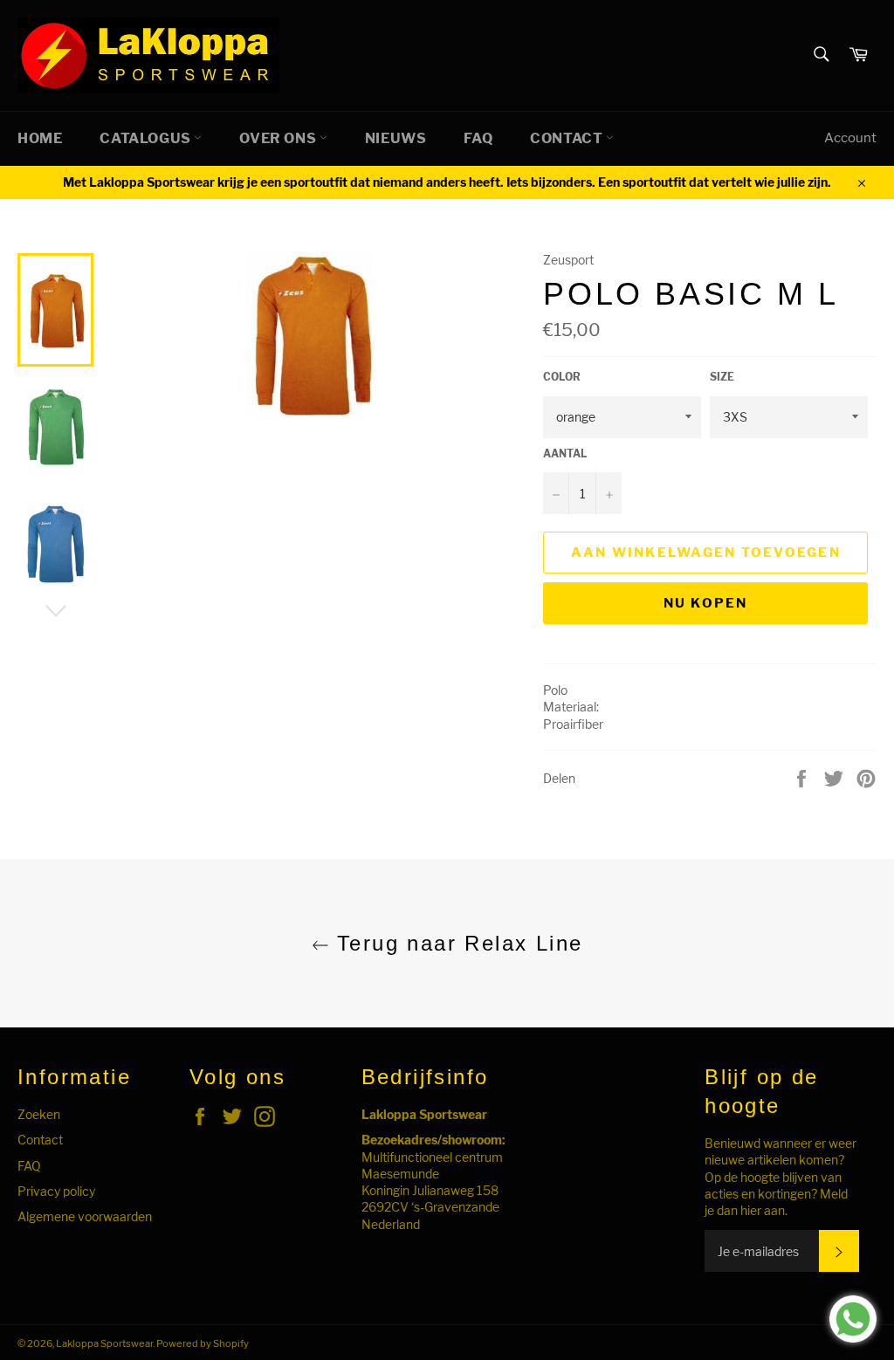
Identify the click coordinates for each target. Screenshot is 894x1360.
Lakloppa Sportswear (104, 1343)
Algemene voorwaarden (84, 1216)
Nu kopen (706, 603)
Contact (568, 138)
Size (722, 376)
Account (850, 138)
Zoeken (38, 1114)
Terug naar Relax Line (456, 943)
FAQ (478, 138)
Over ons (279, 138)
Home (39, 138)
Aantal (565, 453)
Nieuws (396, 138)
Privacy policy (56, 1191)
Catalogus (147, 138)
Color (562, 376)
